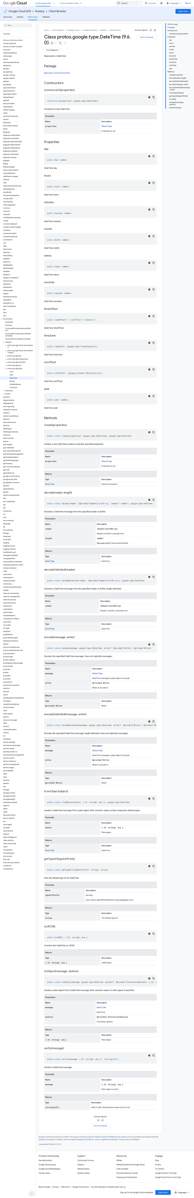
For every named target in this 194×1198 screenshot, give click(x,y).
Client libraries (57, 11)
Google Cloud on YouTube (166, 1173)
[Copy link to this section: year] (52, 389)
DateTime (49, 484)
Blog (157, 1160)
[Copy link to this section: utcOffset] (58, 362)
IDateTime (106, 126)
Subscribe (163, 1192)
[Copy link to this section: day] (51, 149)
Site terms (65, 1187)
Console (152, 3)
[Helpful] (151, 30)
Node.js (39, 11)
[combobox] (129, 3)
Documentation (58, 30)
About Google (44, 1187)
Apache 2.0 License (46, 1139)
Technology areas (43, 3)
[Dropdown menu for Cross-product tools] (82, 3)
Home (46, 30)
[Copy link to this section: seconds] (57, 282)
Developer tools (73, 30)
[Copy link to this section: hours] (53, 175)
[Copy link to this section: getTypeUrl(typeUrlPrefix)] (77, 859)
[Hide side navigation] (31, 1193)
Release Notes (83, 1169)
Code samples (122, 1169)
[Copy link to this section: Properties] (62, 142)
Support (80, 1165)
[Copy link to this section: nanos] (54, 255)
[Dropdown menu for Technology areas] (54, 3)
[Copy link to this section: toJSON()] (58, 926)
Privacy (56, 1187)
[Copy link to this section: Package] (59, 66)
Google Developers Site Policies (81, 1139)
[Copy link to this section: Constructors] (67, 83)
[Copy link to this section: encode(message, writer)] (77, 637)
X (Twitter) (159, 1169)
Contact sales (44, 1173)
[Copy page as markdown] (60, 43)
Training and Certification (126, 1177)
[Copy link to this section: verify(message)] (66, 1048)
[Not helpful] (155, 30)
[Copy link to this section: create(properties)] (69, 425)
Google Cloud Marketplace (49, 1169)
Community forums (85, 1160)
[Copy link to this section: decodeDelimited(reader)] (77, 569)
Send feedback (146, 37)
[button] (17, 319)
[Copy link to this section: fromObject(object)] (70, 791)
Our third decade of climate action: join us (108, 1187)
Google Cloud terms (80, 1187)
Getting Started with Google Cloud (130, 1165)
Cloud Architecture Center (127, 1173)
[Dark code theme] (149, 97)
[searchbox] (17, 25)
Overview (7, 17)
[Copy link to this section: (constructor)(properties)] (77, 90)
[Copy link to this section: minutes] (56, 202)
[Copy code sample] (154, 97)
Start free (183, 11)
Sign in (188, 3)
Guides (20, 17)
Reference (33, 17)
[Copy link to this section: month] (54, 229)
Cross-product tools (69, 3)
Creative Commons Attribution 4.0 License (110, 1137)
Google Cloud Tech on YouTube (168, 1177)
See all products (45, 1160)
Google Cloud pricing (47, 1165)
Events (158, 1165)
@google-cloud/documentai (57, 73)
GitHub (119, 1160)
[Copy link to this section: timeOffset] (60, 309)
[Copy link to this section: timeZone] (58, 335)
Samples (46, 17)
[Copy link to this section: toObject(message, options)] (81, 971)
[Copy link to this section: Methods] (60, 418)
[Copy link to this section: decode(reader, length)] (74, 492)
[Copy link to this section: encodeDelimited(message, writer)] (89, 714)
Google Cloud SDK (19, 11)
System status (83, 1173)
